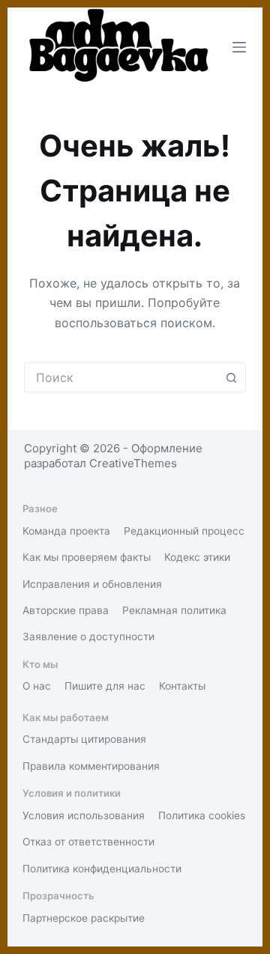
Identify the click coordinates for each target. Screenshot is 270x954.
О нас (36, 686)
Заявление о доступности (88, 636)
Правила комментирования (91, 766)
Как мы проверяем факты (86, 557)
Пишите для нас (105, 686)
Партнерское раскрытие (83, 918)
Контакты (182, 686)
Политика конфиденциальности (102, 869)
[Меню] (239, 47)
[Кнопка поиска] (231, 377)
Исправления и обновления (92, 584)
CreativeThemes (133, 463)
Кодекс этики (197, 557)
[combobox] (121, 377)
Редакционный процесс (184, 531)
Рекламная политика (174, 610)
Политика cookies (201, 815)
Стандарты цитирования (84, 739)
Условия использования (83, 815)
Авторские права (65, 610)
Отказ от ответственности (88, 842)
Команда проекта (66, 531)
